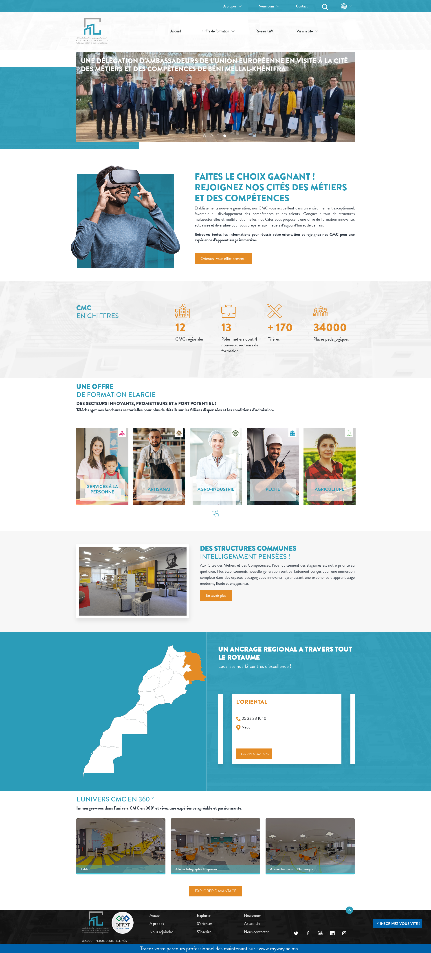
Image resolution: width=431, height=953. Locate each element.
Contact (302, 6)
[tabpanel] (215, 97)
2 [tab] (211, 135)
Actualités (252, 924)
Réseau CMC (265, 31)
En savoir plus (216, 595)
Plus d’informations (254, 754)
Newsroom (266, 6)
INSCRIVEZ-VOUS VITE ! (399, 923)
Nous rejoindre (161, 932)
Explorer (204, 915)
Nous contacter (256, 932)
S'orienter (204, 924)
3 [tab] (218, 135)
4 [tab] (224, 135)
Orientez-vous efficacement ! (223, 259)
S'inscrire (204, 932)
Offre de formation (215, 31)
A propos (229, 6)
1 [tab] (204, 135)
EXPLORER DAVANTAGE (215, 891)
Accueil (175, 31)
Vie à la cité (305, 31)
